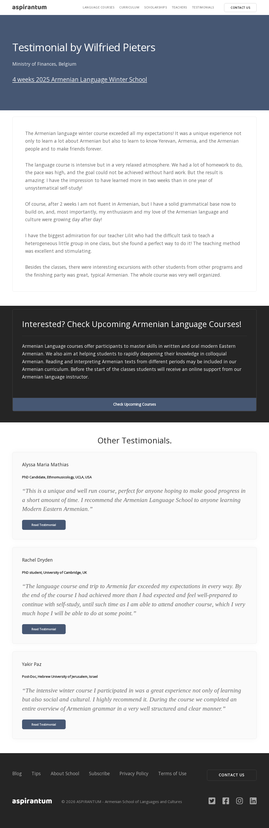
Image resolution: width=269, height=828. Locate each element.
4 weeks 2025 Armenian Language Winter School (79, 79)
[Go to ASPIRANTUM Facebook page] (226, 800)
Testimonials (203, 7)
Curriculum (129, 7)
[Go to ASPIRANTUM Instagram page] (239, 800)
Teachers (179, 7)
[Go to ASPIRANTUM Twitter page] (212, 800)
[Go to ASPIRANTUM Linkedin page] (253, 800)
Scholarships (155, 7)
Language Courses (98, 7)
